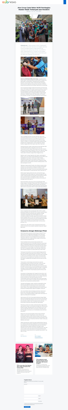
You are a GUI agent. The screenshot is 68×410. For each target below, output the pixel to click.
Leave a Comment (38, 11)
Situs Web (40, 401)
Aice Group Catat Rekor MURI (38, 337)
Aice (35, 336)
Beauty (18, 364)
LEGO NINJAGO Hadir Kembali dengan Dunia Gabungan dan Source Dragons (42, 361)
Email (39, 398)
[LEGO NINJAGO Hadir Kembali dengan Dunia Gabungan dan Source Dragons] (43, 350)
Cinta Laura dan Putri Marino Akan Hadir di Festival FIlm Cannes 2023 (24, 366)
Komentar (26, 384)
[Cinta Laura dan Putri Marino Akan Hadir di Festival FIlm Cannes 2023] (24, 353)
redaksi (29, 11)
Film (36, 358)
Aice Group (39, 336)
